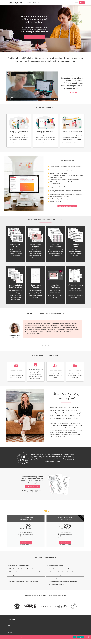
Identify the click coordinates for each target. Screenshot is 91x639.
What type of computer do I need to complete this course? (23, 575)
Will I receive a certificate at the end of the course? (61, 571)
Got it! (74, 637)
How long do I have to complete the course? (19, 565)
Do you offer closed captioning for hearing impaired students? (24, 581)
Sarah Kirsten (72, 92)
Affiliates (10, 625)
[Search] (71, 2)
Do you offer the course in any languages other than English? (63, 581)
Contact (10, 632)
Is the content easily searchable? (56, 584)
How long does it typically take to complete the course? (62, 575)
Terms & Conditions (12, 630)
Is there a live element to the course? (18, 578)
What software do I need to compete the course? (21, 568)
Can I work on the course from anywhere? (59, 568)
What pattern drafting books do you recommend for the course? (24, 571)
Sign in (76, 2)
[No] (89, 637)
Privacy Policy (11, 628)
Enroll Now (26, 542)
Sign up (81, 2)
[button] (8, 331)
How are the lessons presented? (56, 565)
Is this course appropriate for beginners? (58, 578)
